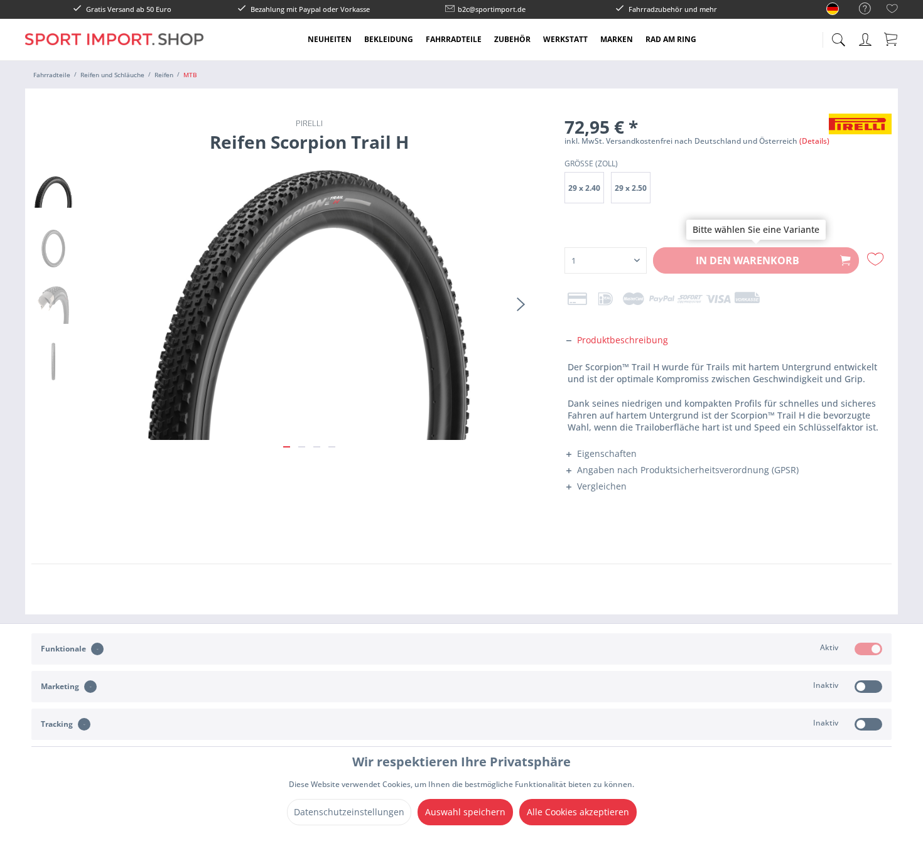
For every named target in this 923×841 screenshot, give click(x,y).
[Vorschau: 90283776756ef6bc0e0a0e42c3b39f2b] (53, 192)
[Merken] (877, 259)
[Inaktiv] (868, 686)
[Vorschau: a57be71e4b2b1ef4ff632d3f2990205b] (53, 305)
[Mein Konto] (866, 37)
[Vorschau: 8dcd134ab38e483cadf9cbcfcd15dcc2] (53, 249)
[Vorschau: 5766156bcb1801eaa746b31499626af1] (53, 361)
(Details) (814, 141)
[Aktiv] (868, 649)
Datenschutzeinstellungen (349, 812)
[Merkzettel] (892, 10)
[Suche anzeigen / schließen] (838, 36)
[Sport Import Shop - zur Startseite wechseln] (114, 49)
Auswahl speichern (465, 812)
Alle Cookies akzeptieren (578, 812)
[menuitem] (858, 9)
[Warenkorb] (891, 38)
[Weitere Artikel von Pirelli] (860, 136)
